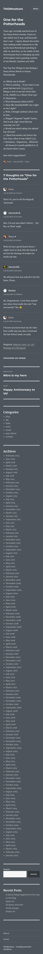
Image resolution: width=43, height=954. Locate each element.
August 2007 (12, 670)
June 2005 (10, 758)
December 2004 (13, 778)
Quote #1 (10, 901)
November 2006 (13, 701)
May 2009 (10, 603)
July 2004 (10, 795)
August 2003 (12, 832)
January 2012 (12, 516)
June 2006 (10, 717)
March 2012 (11, 513)
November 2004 (13, 781)
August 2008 (12, 630)
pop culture (11, 433)
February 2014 (12, 482)
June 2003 (10, 838)
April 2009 (11, 607)
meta (8, 426)
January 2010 (12, 576)
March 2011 (11, 529)
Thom (9, 162)
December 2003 (13, 818)
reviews (9, 436)
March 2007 (11, 687)
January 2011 (12, 536)
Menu (35, 9)
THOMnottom (13, 9)
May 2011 (10, 526)
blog (27, 162)
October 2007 (12, 664)
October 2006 (12, 704)
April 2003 (10, 845)
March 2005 (11, 768)
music (8, 430)
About (6, 933)
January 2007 (12, 694)
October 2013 (12, 492)
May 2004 (10, 801)
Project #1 (10, 911)
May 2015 (10, 479)
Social (6, 939)
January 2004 (12, 815)
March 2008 (11, 647)
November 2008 (13, 620)
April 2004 (11, 805)
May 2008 (10, 640)
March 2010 (11, 570)
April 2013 (10, 502)
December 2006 (13, 697)
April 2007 (10, 684)
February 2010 (12, 573)
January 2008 (12, 654)
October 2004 (12, 785)
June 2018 (10, 459)
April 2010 (10, 566)
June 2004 (10, 798)
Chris (11, 189)
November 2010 (13, 543)
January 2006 (12, 734)
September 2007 (13, 667)
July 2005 (10, 754)
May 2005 (10, 761)
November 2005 (13, 741)
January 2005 (12, 775)
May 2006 (10, 721)
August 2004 (12, 791)
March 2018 (11, 466)
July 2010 (10, 556)
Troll (33, 138)
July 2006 (10, 714)
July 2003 (10, 835)
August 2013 (11, 496)
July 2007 (10, 674)
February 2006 (13, 731)
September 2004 (13, 788)
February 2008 (12, 650)
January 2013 (12, 506)
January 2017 (12, 469)
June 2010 (10, 560)
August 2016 (11, 472)
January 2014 (12, 486)
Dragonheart (27, 88)
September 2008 (13, 627)
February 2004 (12, 812)
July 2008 (10, 633)
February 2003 (12, 852)
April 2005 (11, 764)
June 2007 (10, 677)
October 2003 (12, 825)
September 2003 (13, 828)
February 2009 (13, 613)
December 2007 (13, 657)
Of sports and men (14, 904)
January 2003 (12, 855)
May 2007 (10, 681)
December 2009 (13, 580)
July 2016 (10, 476)
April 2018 (10, 462)
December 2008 (13, 617)
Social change (12, 908)
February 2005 (12, 771)
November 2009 (13, 583)
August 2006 (12, 711)
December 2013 (13, 489)
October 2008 (12, 623)
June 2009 (10, 600)
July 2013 (10, 499)
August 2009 (12, 593)
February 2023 (12, 455)
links (8, 423)
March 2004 (11, 808)
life (7, 420)
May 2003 (10, 842)
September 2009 (14, 590)
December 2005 (13, 738)
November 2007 (13, 660)
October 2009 (12, 586)
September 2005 (13, 748)
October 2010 (12, 546)
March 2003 (11, 848)
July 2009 (10, 597)
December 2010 (13, 539)
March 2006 (11, 728)
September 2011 (13, 519)
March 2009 (11, 610)
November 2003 (13, 822)
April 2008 (11, 644)
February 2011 (12, 533)
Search (6, 869)
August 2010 (11, 553)
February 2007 (12, 691)
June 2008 (10, 637)
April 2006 (11, 724)
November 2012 (13, 509)
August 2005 (12, 751)
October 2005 (12, 744)
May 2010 (10, 563)
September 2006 (14, 707)
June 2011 (10, 523)
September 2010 (13, 550)
